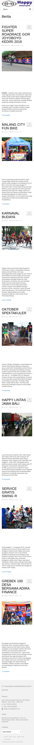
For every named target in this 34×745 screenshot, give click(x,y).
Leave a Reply (6, 300)
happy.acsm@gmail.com (12, 709)
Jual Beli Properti (19, 741)
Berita (18, 45)
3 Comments (6, 390)
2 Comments (6, 115)
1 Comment (5, 204)
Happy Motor (7, 45)
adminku (6, 131)
